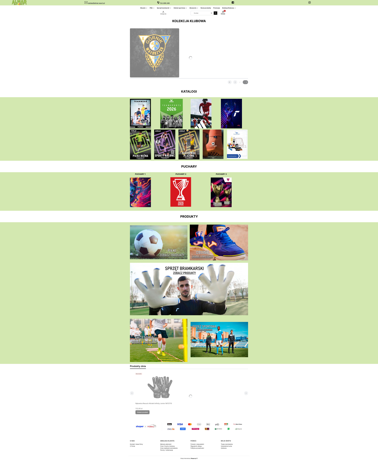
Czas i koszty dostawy (167, 446)
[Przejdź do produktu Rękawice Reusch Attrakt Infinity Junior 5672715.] (160, 387)
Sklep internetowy (188, 458)
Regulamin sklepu (196, 446)
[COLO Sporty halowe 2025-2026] (164, 159)
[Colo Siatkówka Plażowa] (189, 159)
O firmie (132, 446)
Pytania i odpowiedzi (197, 444)
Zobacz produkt (142, 412)
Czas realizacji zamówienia (168, 448)
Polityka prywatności (197, 448)
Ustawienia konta (226, 446)
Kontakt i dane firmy (136, 444)
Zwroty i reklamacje (166, 450)
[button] (215, 13)
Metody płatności (165, 444)
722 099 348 (165, 3)
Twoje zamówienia (227, 444)
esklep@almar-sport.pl (96, 3)
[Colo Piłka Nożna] (140, 159)
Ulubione (224, 448)
